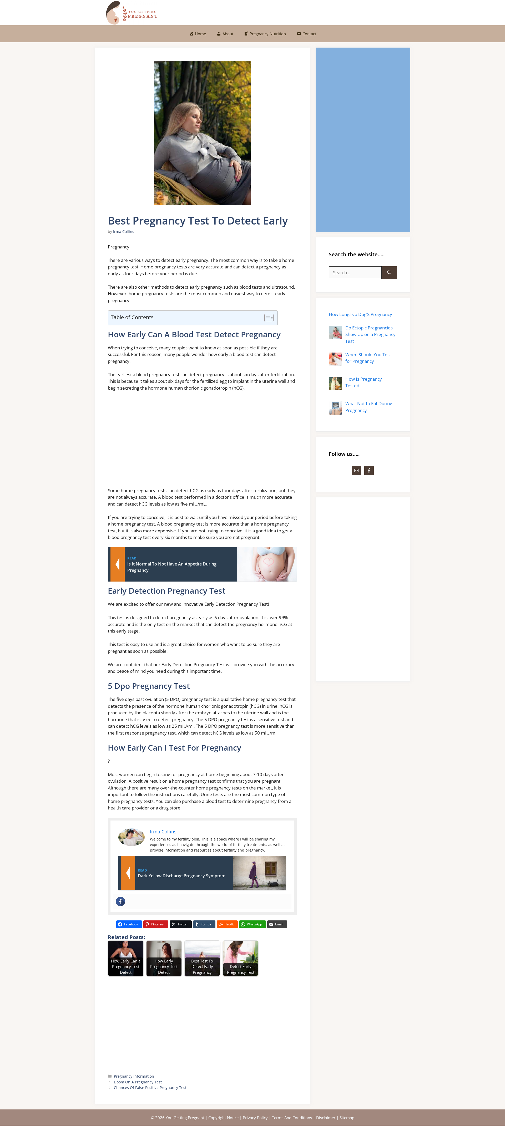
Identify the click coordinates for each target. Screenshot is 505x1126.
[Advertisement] (202, 441)
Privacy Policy (255, 1117)
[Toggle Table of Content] (266, 317)
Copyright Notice (223, 1117)
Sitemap (347, 1117)
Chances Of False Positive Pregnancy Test (150, 1087)
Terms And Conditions (292, 1117)
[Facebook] (120, 901)
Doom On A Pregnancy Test (138, 1081)
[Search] (389, 272)
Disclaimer (325, 1117)
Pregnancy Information (134, 1076)
